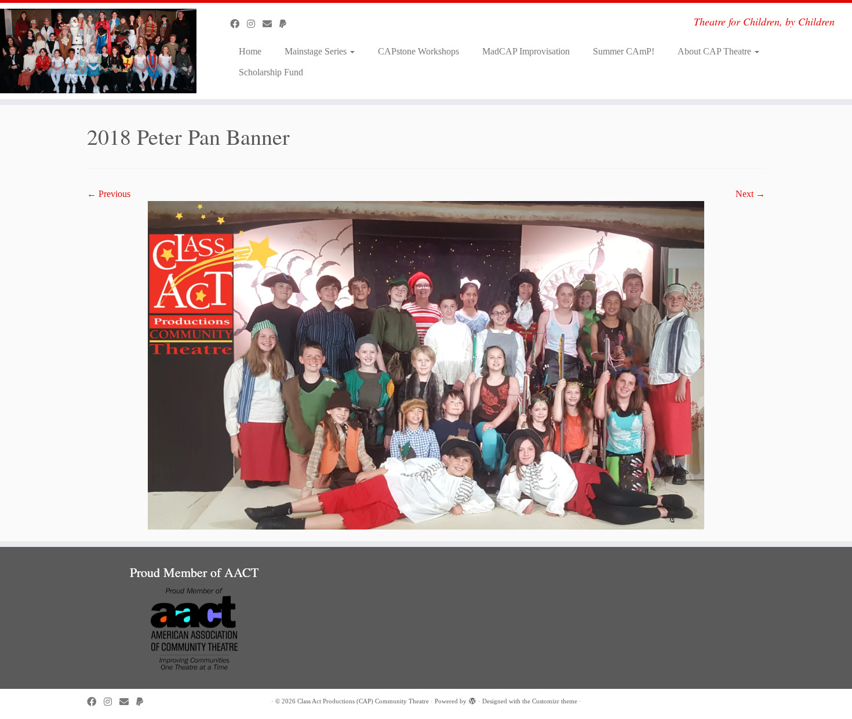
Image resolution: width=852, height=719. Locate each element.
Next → (750, 194)
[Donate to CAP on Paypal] (286, 24)
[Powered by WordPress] (472, 699)
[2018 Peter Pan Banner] (426, 364)
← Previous (108, 194)
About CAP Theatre (715, 51)
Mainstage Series (317, 51)
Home (250, 51)
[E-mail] (271, 24)
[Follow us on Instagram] (255, 24)
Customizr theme (554, 701)
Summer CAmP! (623, 51)
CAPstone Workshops (418, 51)
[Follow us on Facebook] (238, 24)
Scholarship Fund (271, 72)
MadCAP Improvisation (526, 51)
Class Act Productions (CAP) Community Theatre (363, 701)
